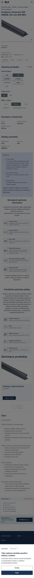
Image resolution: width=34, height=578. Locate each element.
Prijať (17, 572)
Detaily (17, 568)
